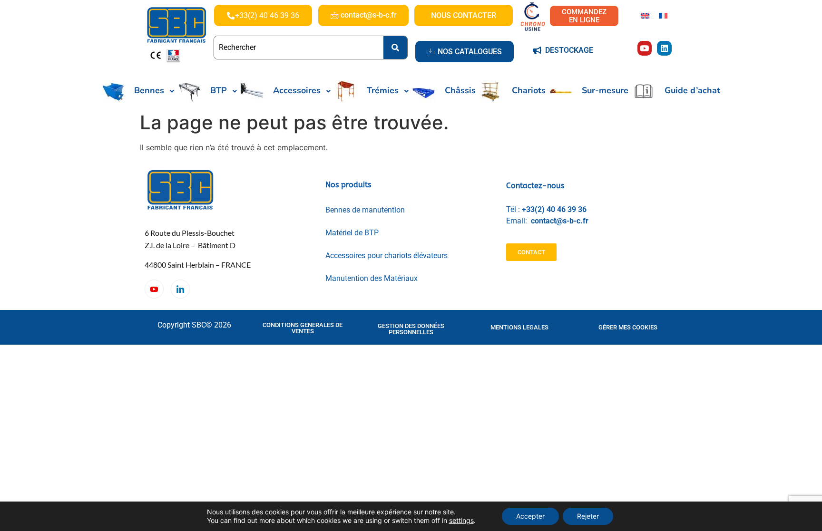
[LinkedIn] (180, 289)
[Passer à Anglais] (645, 15)
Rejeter (588, 516)
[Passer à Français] (663, 15)
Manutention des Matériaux (371, 278)
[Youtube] (644, 48)
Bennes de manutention (365, 209)
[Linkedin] (664, 48)
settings (461, 520)
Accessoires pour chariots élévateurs (386, 255)
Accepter (530, 516)
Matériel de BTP (352, 232)
